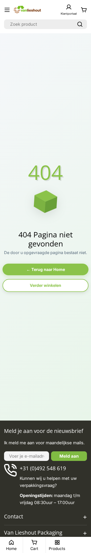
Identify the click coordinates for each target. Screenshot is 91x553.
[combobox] (45, 24)
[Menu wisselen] (7, 10)
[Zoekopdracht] (80, 24)
